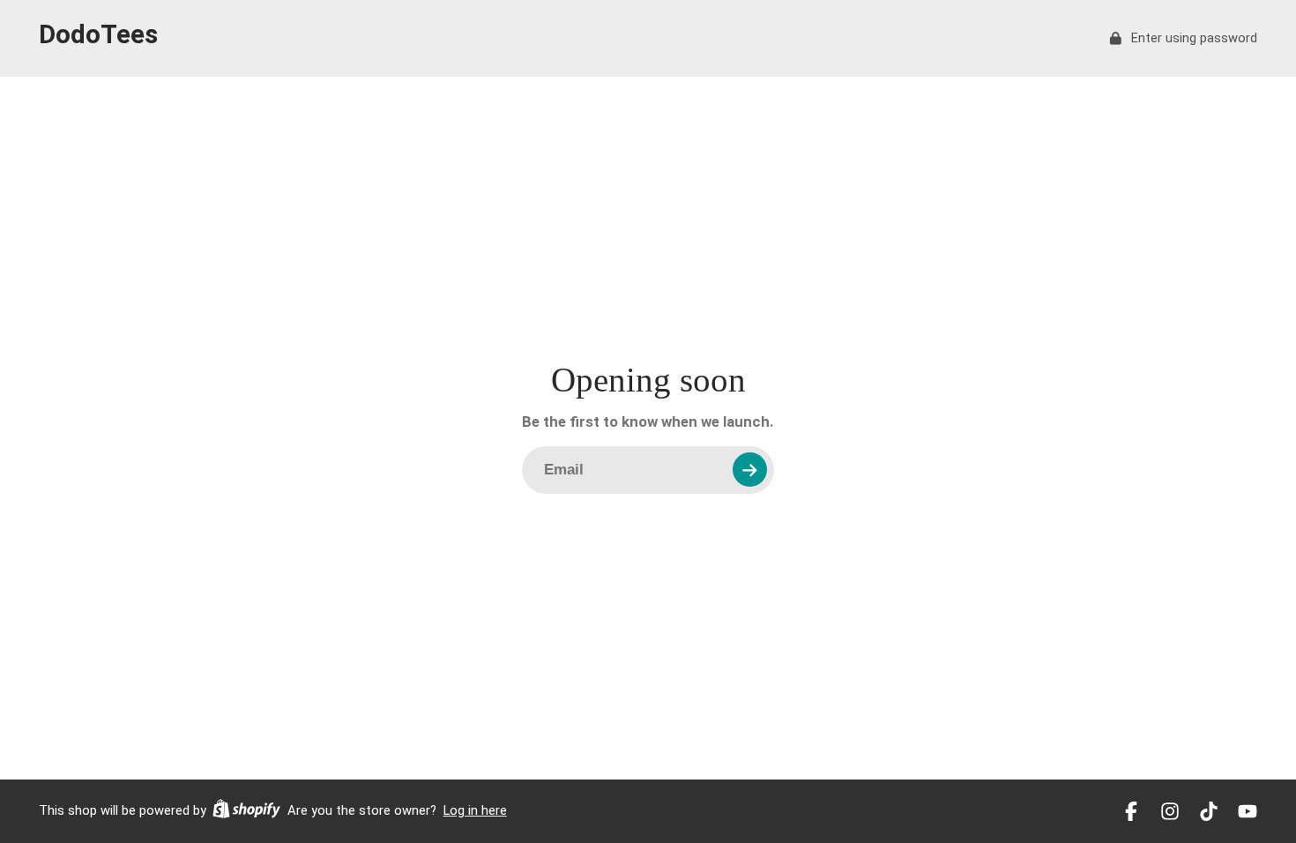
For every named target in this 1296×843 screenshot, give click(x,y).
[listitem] (1131, 811)
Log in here (475, 810)
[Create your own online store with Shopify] (246, 811)
